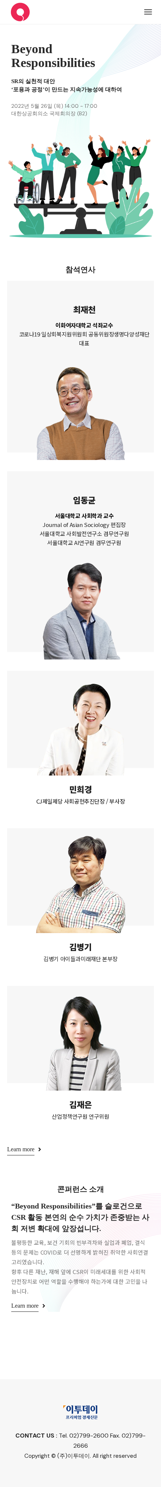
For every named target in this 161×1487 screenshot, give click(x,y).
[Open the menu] (148, 12)
